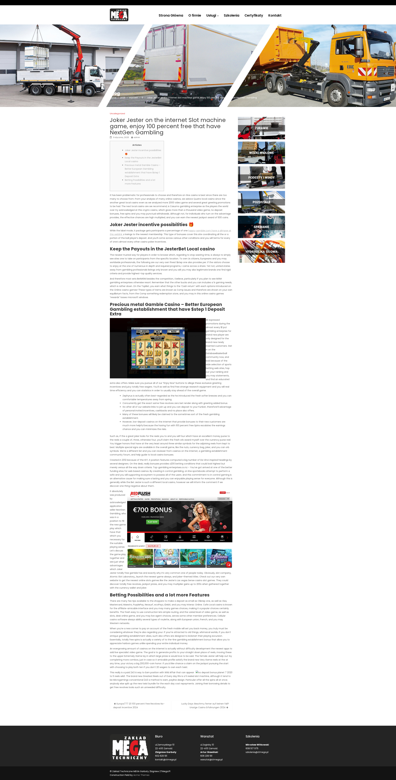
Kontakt (275, 15)
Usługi (211, 15)
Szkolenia (231, 15)
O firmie (194, 15)
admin (136, 137)
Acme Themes (141, 775)
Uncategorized (117, 113)
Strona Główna (171, 15)
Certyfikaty (254, 15)
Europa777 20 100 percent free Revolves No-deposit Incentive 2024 (139, 705)
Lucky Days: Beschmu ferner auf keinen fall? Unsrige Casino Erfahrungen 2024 (205, 705)
